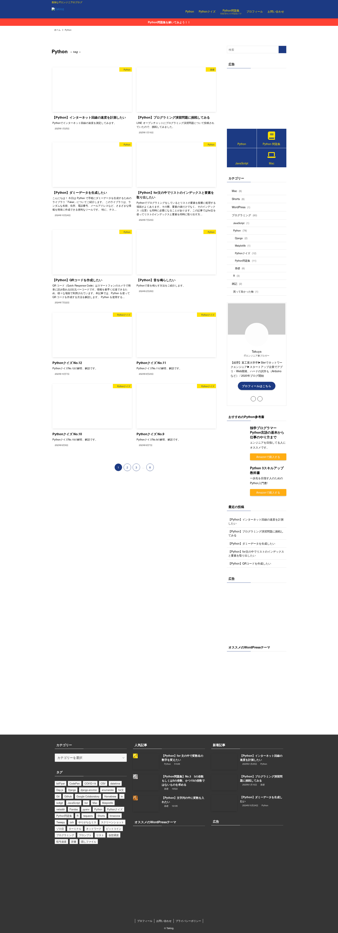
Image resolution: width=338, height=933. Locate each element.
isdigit (59, 803)
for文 (121, 790)
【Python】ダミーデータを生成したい (251, 543)
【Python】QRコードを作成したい (249, 563)
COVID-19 (90, 783)
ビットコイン (113, 828)
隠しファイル (88, 841)
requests (88, 816)
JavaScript (241, 223)
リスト (100, 835)
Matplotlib (242, 245)
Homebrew (110, 796)
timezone (115, 816)
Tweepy (60, 822)
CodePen (74, 783)
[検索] (283, 2)
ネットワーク (93, 828)
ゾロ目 (60, 828)
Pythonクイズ (245, 253)
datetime (115, 783)
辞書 (73, 841)
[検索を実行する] (282, 49)
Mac (237, 191)
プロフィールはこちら (256, 386)
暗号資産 (61, 841)
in (122, 796)
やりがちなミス (87, 822)
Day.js (59, 790)
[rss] (278, 2)
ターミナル (75, 828)
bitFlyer (60, 783)
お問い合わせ (164, 921)
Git (58, 796)
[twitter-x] (268, 2)
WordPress (241, 207)
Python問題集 (245, 260)
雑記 (237, 283)
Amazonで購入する (268, 457)
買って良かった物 (245, 291)
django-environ (89, 790)
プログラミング (244, 215)
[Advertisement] (256, 97)
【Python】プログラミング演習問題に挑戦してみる (255, 533)
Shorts (238, 199)
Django (241, 238)
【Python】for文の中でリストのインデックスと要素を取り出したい (256, 553)
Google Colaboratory (88, 796)
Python (240, 230)
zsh (72, 822)
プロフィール (144, 921)
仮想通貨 (114, 835)
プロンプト (85, 835)
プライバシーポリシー (188, 921)
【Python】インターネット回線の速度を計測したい (255, 521)
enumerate (108, 790)
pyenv (86, 809)
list (86, 803)
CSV (103, 783)
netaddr (60, 809)
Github (68, 796)
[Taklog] (58, 11)
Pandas (73, 809)
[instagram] (273, 2)
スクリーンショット (112, 822)
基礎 (240, 268)
